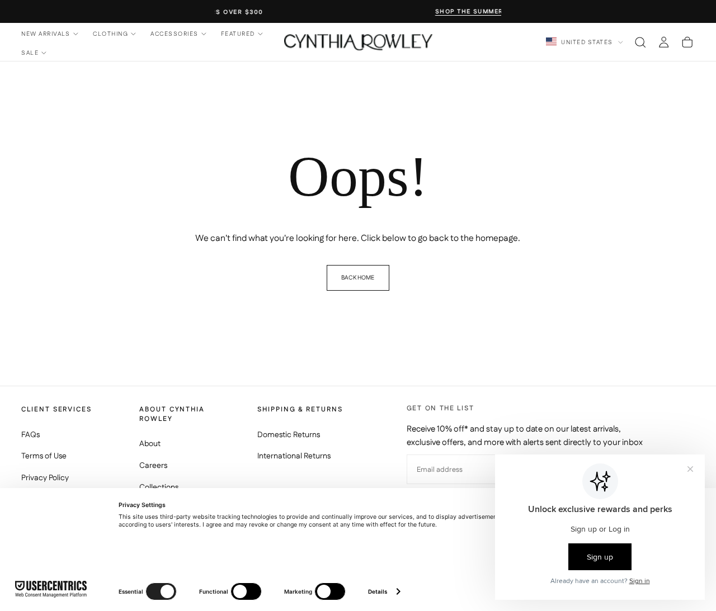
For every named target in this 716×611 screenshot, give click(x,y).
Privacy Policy (45, 478)
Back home (357, 277)
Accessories (174, 34)
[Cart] (687, 41)
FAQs (30, 435)
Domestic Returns (288, 435)
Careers (153, 465)
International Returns (294, 456)
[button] (640, 41)
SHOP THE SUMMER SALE (359, 12)
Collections (158, 487)
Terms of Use (44, 456)
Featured (238, 34)
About (150, 443)
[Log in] (664, 41)
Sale (30, 53)
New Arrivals (45, 34)
